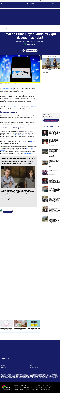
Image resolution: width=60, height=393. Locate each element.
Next (33, 181)
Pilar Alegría (37, 0)
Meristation (48, 389)
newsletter (3, 367)
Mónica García (31, 0)
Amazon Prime (13, 106)
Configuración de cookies (35, 362)
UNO (25, 387)
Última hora (52, 3)
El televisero (32, 6)
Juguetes (28, 134)
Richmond (16, 389)
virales (19, 6)
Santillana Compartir (34, 386)
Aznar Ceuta (26, 0)
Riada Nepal (8, 0)
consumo (3, 214)
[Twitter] (35, 44)
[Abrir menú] (1, 3)
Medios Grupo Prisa (6, 389)
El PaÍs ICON (33, 389)
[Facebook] (3, 199)
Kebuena (50, 387)
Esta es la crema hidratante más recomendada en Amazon (20, 330)
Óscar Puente (50, 0)
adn (47, 386)
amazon (8, 214)
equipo (2, 362)
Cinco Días (33, 387)
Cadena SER (39, 386)
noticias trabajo (39, 6)
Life (5, 29)
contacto (3, 365)
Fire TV (26, 141)
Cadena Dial (37, 387)
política (10, 6)
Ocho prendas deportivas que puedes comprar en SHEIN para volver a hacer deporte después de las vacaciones (51, 70)
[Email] (9, 199)
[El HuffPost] (31, 3)
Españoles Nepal (14, 0)
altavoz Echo (33, 141)
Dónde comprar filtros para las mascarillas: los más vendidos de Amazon (33, 330)
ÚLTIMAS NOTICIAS (47, 6)
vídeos (26, 6)
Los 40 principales (23, 386)
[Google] (34, 44)
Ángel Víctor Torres (43, 0)
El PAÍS (17, 386)
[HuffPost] (5, 358)
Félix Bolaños (20, 0)
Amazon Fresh (27, 153)
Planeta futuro (46, 387)
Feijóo (54, 0)
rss (2, 369)
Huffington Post (18, 387)
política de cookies (33, 363)
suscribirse (33, 106)
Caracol (51, 386)
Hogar (16, 134)
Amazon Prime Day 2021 (6, 88)
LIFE (23, 6)
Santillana (28, 386)
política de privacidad (34, 367)
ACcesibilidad (32, 369)
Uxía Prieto (30, 44)
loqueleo (43, 389)
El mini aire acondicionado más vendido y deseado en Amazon (6, 330)
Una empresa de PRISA (6, 387)
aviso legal (32, 365)
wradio (28, 387)
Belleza (20, 134)
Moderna (22, 389)
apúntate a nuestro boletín (51, 120)
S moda (38, 389)
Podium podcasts (28, 389)
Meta (57, 0)
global (15, 6)
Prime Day (14, 214)
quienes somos (4, 363)
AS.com (43, 386)
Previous (4, 181)
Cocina (23, 134)
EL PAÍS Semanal (41, 387)
